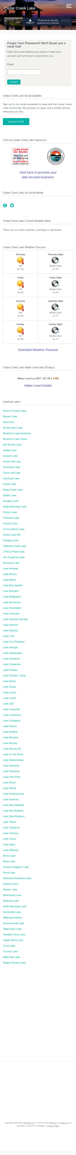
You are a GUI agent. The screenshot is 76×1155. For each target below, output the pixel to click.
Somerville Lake (12, 912)
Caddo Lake (10, 450)
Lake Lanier (9, 692)
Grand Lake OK (12, 534)
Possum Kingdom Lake (16, 867)
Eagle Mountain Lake (15, 506)
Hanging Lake (11, 540)
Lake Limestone (12, 714)
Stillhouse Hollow (12, 917)
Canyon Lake (10, 455)
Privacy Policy (53, 1126)
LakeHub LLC (29, 1123)
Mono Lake (9, 855)
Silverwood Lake (12, 895)
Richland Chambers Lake (17, 878)
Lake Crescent (11, 613)
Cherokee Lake (11, 467)
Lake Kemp (9, 681)
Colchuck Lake (11, 478)
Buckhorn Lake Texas (15, 439)
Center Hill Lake (12, 461)
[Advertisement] (38, 1014)
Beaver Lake (10, 416)
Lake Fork (8, 636)
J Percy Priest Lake (14, 551)
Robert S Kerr (10, 883)
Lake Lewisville (11, 709)
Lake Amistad (10, 568)
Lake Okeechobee (13, 760)
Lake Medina (10, 731)
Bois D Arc (8, 422)
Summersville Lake (13, 923)
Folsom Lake (10, 523)
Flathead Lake (11, 517)
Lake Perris (9, 782)
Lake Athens (10, 574)
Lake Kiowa (9, 686)
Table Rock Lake (12, 928)
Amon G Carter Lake (14, 410)
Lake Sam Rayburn (14, 816)
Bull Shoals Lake (12, 444)
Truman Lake (10, 951)
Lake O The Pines (13, 754)
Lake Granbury (11, 658)
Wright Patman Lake (14, 962)
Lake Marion (10, 726)
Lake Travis (9, 838)
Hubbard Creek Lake (14, 546)
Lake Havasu (10, 669)
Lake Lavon (9, 698)
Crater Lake (9, 484)
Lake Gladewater (12, 653)
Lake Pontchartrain (13, 793)
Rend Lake (9, 872)
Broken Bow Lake (13, 427)
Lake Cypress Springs (15, 619)
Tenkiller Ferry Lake (14, 934)
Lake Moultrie (10, 737)
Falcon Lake (10, 512)
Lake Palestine (11, 771)
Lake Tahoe (9, 821)
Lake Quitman (11, 799)
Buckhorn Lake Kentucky (17, 433)
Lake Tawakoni (11, 827)
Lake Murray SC (12, 748)
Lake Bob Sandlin (13, 585)
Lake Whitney (10, 850)
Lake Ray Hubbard (13, 805)
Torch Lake (9, 945)
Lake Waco (9, 844)
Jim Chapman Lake (14, 557)
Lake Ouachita (11, 765)
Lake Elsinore (10, 624)
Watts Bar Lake (11, 957)
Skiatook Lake (11, 900)
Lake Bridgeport (12, 596)
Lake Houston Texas (14, 675)
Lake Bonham (11, 591)
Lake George (10, 647)
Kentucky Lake (11, 562)
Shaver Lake (10, 889)
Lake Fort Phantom (14, 641)
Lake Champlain (12, 607)
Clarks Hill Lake (11, 472)
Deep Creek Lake (13, 489)
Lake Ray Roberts (13, 810)
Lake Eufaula (10, 630)
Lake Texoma (10, 833)
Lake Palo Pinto (12, 776)
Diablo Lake (9, 495)
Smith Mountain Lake (15, 906)
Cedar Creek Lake (19, 8)
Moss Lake (9, 861)
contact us (64, 1123)
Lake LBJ (8, 703)
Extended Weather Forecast (38, 350)
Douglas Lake (10, 500)
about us (53, 1123)
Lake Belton (9, 579)
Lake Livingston (12, 720)
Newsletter (16, 122)
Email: (10, 64)
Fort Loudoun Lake (13, 529)
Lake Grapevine (12, 664)
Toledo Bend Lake (13, 940)
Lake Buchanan (12, 602)
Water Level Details (38, 385)
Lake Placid (9, 788)
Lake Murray (10, 743)
